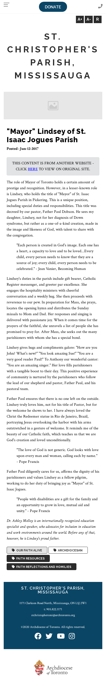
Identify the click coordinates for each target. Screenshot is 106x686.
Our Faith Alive (28, 550)
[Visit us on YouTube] (61, 636)
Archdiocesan (69, 550)
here (33, 169)
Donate (53, 7)
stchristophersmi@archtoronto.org (53, 615)
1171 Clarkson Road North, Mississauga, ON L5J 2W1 (53, 603)
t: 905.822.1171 (53, 609)
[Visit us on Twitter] (49, 636)
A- (89, 19)
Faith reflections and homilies (43, 566)
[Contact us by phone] (100, 6)
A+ (80, 19)
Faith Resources (30, 558)
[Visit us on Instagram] (72, 636)
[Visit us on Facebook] (38, 636)
